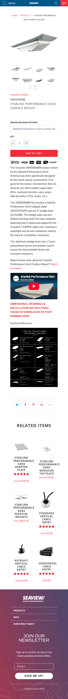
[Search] (57, 3)
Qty (12, 136)
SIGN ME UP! (34, 676)
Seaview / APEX (37, 688)
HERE (26, 316)
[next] (55, 42)
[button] (21, 474)
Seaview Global (19, 94)
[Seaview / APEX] (34, 3)
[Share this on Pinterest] (33, 404)
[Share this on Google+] (41, 404)
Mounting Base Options (23, 122)
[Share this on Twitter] (17, 404)
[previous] (13, 42)
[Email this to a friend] (50, 404)
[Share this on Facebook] (25, 404)
